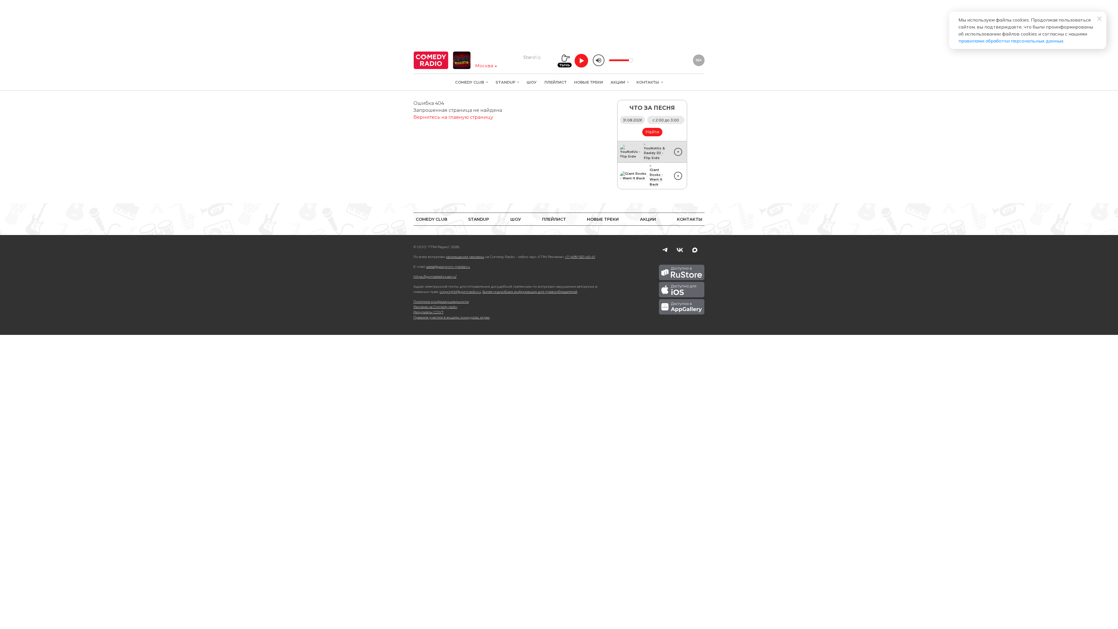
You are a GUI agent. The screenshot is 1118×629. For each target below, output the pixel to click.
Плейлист (555, 82)
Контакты (648, 82)
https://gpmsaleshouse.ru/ (435, 276)
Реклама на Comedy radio (435, 307)
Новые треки (588, 82)
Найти (652, 132)
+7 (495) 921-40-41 (580, 257)
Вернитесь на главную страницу (453, 117)
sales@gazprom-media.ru (448, 266)
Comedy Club (470, 82)
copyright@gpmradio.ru (460, 291)
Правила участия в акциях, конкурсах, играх (451, 317)
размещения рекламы (465, 257)
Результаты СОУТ (428, 312)
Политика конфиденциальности (441, 301)
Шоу (532, 82)
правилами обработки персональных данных (1011, 41)
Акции (618, 82)
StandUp (506, 82)
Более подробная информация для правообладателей (529, 291)
